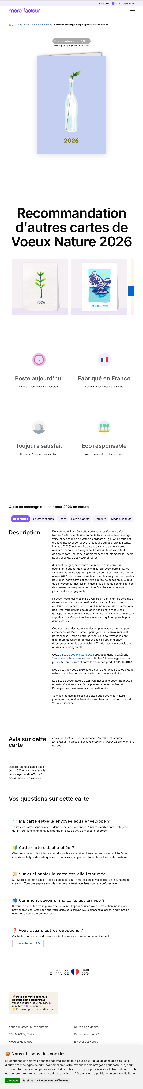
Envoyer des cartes (86, 1041)
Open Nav (132, 10)
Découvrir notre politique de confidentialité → (104, 1073)
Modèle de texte (121, 519)
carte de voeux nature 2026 (77, 654)
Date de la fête (80, 519)
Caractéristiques (43, 519)
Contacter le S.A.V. (28, 943)
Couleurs (100, 519)
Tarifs (62, 519)
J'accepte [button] (12, 1080)
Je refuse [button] (27, 1080)
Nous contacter (18, 1027)
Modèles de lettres (20, 1041)
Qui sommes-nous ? (86, 1034)
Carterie (18, 24)
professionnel (126, 3)
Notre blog (80, 1027)
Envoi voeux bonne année (38, 24)
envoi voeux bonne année (69, 658)
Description (20, 518)
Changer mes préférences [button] (52, 1080)
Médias (94, 1027)
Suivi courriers (39, 1027)
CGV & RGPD (17, 1034)
